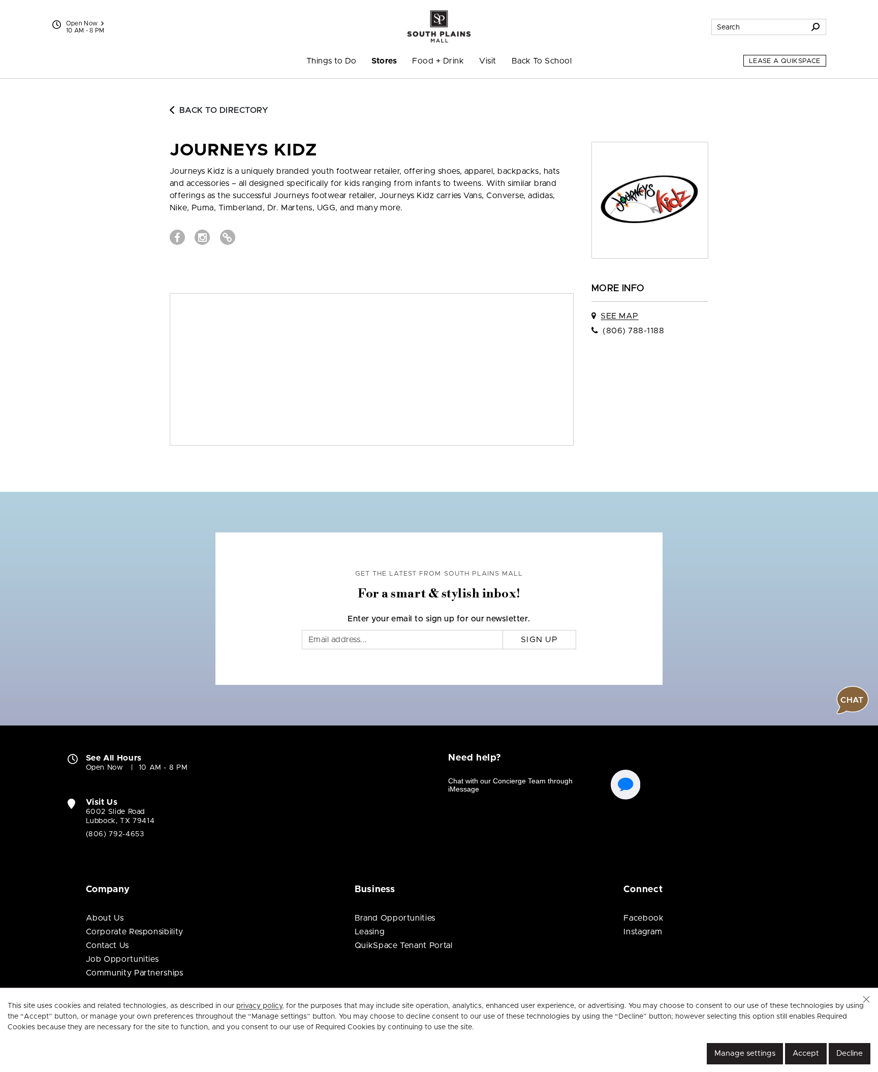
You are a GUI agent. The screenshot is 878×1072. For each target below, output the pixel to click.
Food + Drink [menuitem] (438, 61)
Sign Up (539, 640)
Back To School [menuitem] (542, 61)
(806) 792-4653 (115, 834)
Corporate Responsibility (134, 932)
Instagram (642, 932)
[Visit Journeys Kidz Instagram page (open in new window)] (202, 237)
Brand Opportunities (395, 918)
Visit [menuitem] (487, 61)
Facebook (643, 918)
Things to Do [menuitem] (331, 61)
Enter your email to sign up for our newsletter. (439, 619)
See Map (619, 316)
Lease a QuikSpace (785, 61)
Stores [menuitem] (384, 61)
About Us (105, 918)
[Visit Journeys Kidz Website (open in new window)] (227, 237)
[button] (866, 999)
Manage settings (744, 1053)
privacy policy (259, 1006)
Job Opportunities (122, 959)
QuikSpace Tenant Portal (404, 945)
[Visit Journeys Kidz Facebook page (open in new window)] (177, 237)
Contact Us (107, 945)
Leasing (370, 932)
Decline (849, 1053)
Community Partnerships (134, 973)
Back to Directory (223, 110)
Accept (806, 1053)
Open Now (82, 23)
